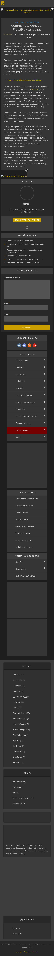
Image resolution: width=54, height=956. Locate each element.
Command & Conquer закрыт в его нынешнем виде (26, 245)
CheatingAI (17, 757)
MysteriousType (20, 718)
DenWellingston (19, 735)
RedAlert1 (17, 762)
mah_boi (16, 691)
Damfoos (17, 685)
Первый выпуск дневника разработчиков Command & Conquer (24, 251)
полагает (35, 89)
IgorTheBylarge (19, 724)
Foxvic (15, 707)
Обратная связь (31, 952)
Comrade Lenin (19, 713)
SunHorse (17, 746)
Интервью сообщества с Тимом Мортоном (24, 259)
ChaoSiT (16, 702)
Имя (6, 303)
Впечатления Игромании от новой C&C (23, 263)
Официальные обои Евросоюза (20, 240)
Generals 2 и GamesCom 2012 (19, 255)
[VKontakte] (19, 345)
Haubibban (17, 751)
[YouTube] (35, 345)
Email (7, 314)
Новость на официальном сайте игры (25, 80)
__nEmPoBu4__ (19, 696)
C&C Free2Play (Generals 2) (27, 22)
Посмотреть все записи (27, 220)
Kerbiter (16, 740)
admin (47, 35)
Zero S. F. (17, 680)
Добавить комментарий (25, 35)
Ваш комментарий (12, 278)
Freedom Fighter (20, 729)
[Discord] (24, 345)
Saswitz (16, 674)
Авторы (19, 952)
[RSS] (29, 345)
